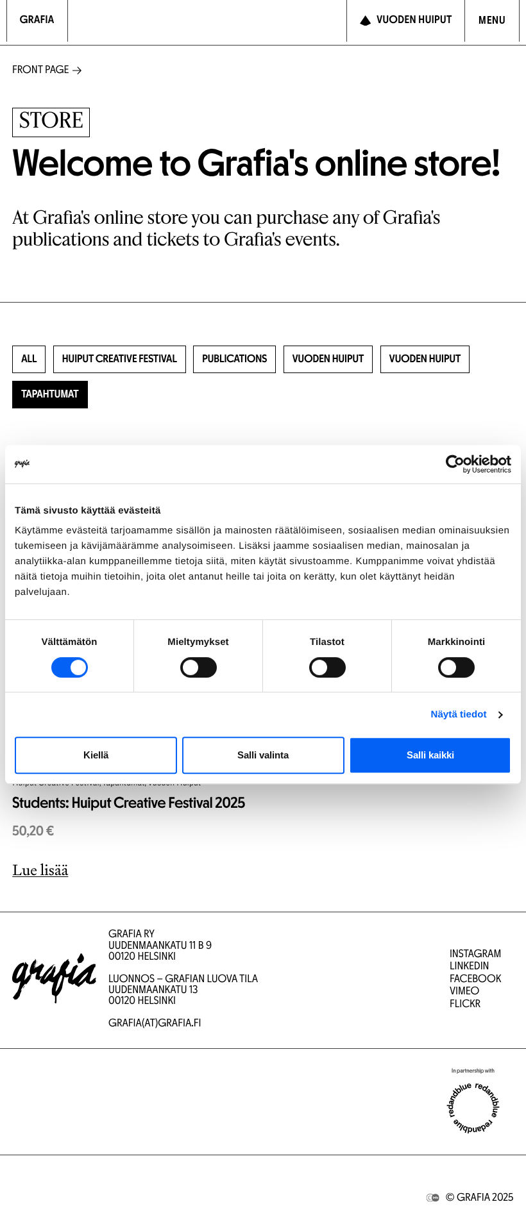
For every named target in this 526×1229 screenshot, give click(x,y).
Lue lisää (40, 870)
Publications (234, 360)
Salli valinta (263, 754)
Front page (40, 70)
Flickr (465, 1004)
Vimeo (464, 992)
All (29, 360)
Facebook (475, 979)
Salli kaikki (430, 754)
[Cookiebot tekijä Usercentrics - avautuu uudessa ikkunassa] (455, 464)
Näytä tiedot (459, 714)
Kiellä (95, 754)
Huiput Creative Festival (119, 360)
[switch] (198, 667)
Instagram (475, 954)
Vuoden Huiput (328, 360)
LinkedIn (469, 967)
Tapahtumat (49, 395)
